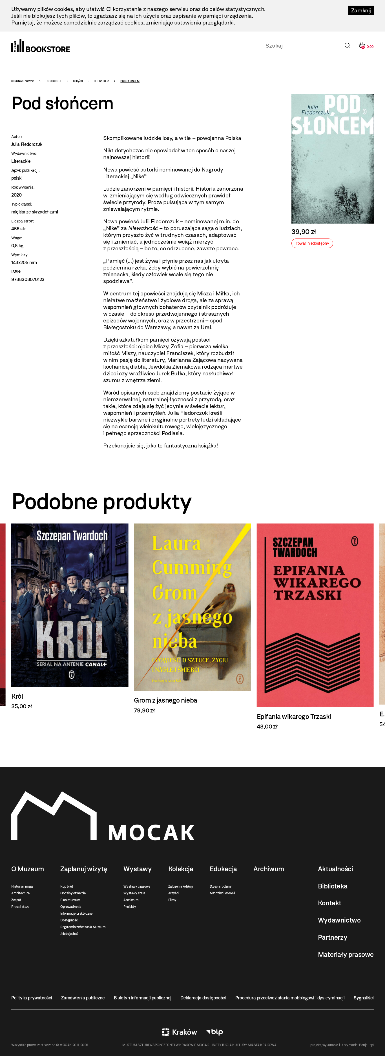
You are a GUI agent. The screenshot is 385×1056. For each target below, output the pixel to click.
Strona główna (22, 81)
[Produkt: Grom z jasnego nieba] (69, 618)
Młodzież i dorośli (222, 893)
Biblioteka (333, 886)
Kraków (179, 1032)
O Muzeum (27, 869)
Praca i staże (20, 907)
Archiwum (130, 900)
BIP (214, 1032)
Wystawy (137, 869)
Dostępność (69, 920)
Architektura (20, 893)
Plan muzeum (70, 900)
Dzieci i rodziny (221, 886)
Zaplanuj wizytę (83, 869)
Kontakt (329, 903)
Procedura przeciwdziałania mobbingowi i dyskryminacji (290, 998)
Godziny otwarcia (73, 893)
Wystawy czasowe (136, 886)
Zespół (16, 900)
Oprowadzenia (70, 907)
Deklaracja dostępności (203, 998)
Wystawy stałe (134, 893)
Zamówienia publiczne (83, 998)
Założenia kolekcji (180, 886)
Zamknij (361, 10)
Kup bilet (66, 886)
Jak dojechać (69, 934)
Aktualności (335, 869)
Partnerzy (332, 937)
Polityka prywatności (31, 998)
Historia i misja (22, 886)
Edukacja (223, 869)
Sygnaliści (364, 998)
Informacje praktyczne (76, 913)
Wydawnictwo (339, 920)
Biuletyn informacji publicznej (142, 998)
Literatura (101, 81)
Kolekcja (180, 869)
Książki (78, 81)
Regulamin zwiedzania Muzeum (82, 927)
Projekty (129, 907)
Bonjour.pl (366, 1045)
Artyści (173, 893)
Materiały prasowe (346, 955)
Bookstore (54, 81)
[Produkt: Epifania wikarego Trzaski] (192, 626)
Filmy (172, 900)
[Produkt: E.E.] (315, 625)
